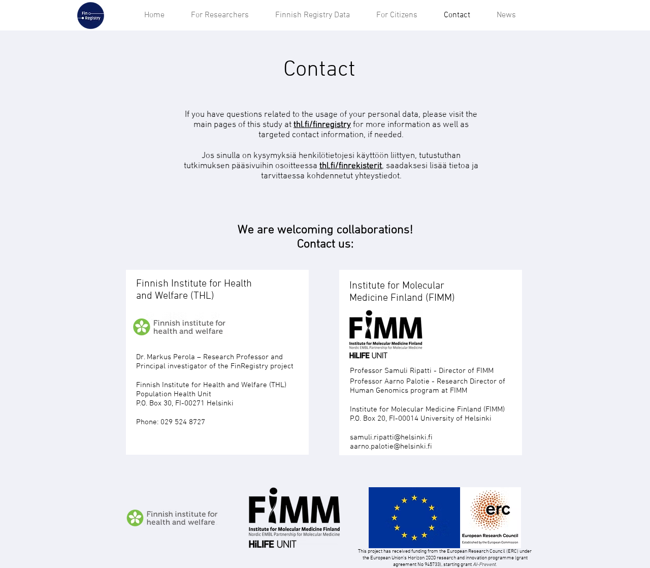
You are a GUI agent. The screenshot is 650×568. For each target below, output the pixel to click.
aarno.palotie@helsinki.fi (391, 446)
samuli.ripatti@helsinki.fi (391, 437)
